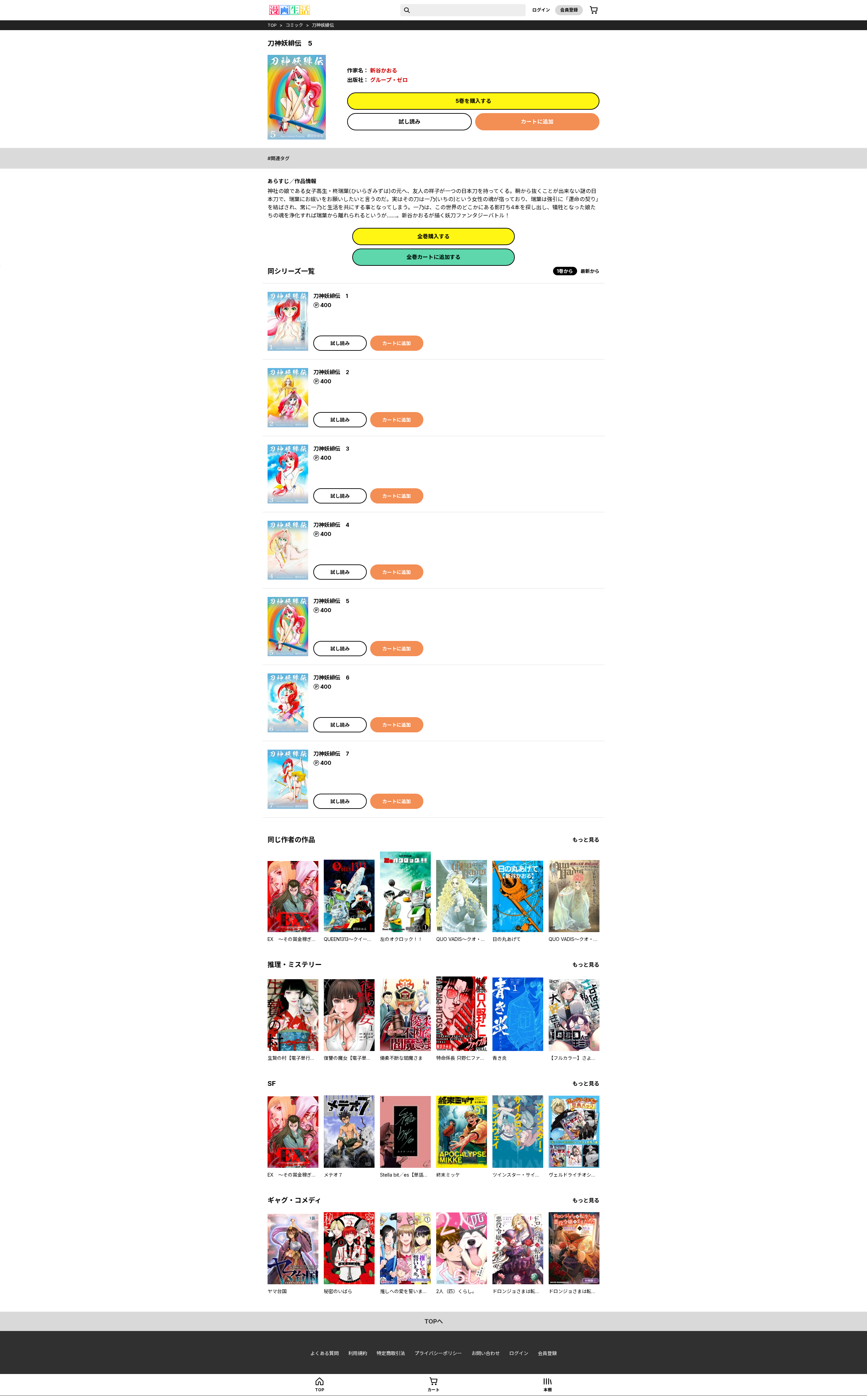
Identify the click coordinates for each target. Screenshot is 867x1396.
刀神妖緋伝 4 (331, 524)
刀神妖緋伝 (323, 25)
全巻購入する (433, 236)
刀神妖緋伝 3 (331, 448)
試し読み (409, 121)
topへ (433, 1321)
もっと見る (585, 839)
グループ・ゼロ (389, 80)
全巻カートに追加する (433, 257)
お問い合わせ (485, 1353)
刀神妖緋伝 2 (331, 372)
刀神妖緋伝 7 (331, 753)
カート (433, 1389)
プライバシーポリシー (438, 1353)
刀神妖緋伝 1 (330, 296)
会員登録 (569, 10)
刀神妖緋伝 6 (331, 677)
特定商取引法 (391, 1353)
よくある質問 (324, 1353)
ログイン (541, 10)
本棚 (548, 1389)
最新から (589, 271)
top (272, 25)
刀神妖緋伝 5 (331, 601)
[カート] (594, 10)
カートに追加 (537, 121)
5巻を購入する (473, 101)
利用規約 (357, 1353)
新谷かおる (383, 70)
